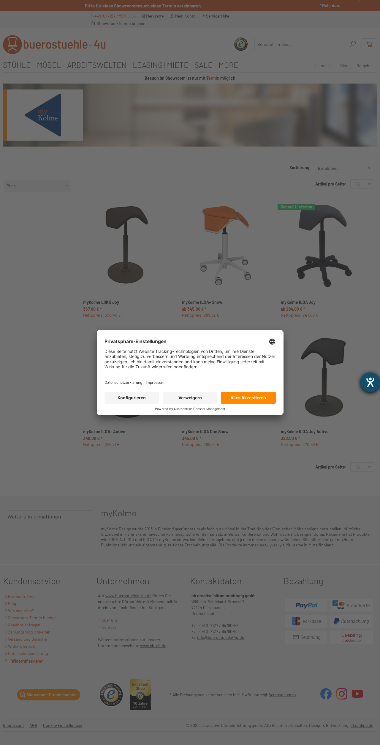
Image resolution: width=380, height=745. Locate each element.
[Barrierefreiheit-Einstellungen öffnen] (370, 382)
